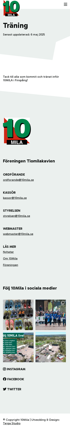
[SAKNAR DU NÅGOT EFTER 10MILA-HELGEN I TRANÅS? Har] (18, 315)
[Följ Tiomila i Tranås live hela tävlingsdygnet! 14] (18, 347)
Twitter (14, 389)
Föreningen (10, 265)
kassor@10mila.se (15, 198)
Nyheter (8, 252)
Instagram (16, 369)
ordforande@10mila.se (18, 180)
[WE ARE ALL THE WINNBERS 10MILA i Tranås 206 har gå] (50, 315)
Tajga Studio (12, 423)
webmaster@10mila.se (18, 234)
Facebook (15, 379)
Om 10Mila (10, 258)
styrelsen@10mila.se (16, 216)
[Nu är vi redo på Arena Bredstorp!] (50, 347)
